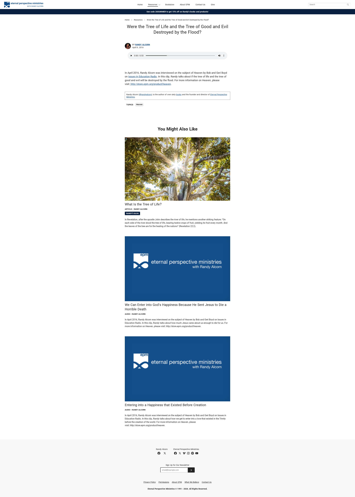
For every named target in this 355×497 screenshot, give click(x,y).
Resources (138, 20)
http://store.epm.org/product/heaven (150, 84)
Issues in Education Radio (142, 76)
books (178, 94)
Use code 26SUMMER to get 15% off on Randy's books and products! (178, 12)
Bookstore (169, 4)
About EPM (185, 4)
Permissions (164, 482)
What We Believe (192, 482)
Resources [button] (152, 4)
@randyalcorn (145, 94)
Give (213, 4)
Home (140, 4)
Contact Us (200, 4)
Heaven (139, 104)
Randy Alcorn (142, 45)
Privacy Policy (150, 482)
